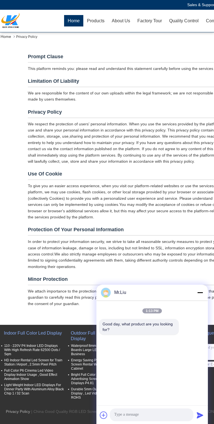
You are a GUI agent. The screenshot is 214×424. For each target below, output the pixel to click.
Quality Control (184, 20)
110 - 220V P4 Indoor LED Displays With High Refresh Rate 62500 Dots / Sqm (32, 350)
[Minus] (200, 292)
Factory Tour (149, 20)
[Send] (200, 415)
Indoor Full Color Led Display (33, 333)
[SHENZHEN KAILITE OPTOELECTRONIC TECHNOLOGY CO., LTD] (32, 21)
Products (95, 20)
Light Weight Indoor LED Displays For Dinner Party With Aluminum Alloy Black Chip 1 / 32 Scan (34, 389)
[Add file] (104, 415)
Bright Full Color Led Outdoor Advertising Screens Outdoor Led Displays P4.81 (96, 379)
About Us (121, 20)
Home (74, 20)
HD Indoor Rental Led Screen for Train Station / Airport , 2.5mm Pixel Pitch (33, 362)
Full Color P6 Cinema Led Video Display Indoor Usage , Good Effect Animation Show (30, 375)
